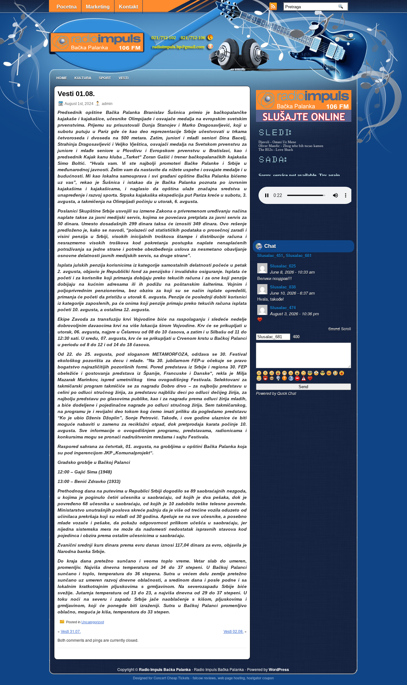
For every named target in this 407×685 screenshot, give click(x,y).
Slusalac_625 (283, 266)
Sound (334, 328)
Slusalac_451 (270, 255)
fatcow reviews (204, 677)
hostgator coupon (260, 677)
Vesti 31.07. (71, 631)
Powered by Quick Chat (276, 393)
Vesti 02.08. (234, 631)
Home (61, 77)
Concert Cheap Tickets (172, 677)
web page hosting (231, 677)
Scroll (346, 328)
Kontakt (128, 7)
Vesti (123, 77)
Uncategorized (92, 622)
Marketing (98, 7)
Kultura (82, 77)
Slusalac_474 (283, 307)
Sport (105, 77)
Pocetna (67, 7)
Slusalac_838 (283, 287)
